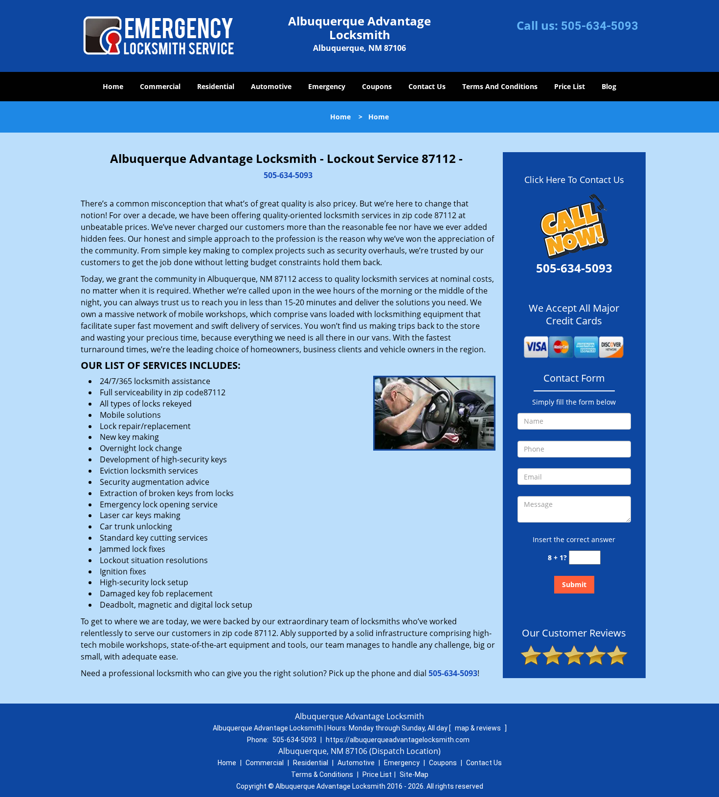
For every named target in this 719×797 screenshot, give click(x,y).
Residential (215, 86)
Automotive (271, 86)
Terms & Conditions (322, 774)
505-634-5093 (599, 26)
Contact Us (427, 86)
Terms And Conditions (500, 86)
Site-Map (414, 774)
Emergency (326, 86)
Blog (609, 86)
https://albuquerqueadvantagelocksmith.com (398, 740)
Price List (569, 86)
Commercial (160, 86)
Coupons (377, 86)
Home (113, 86)
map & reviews (478, 728)
